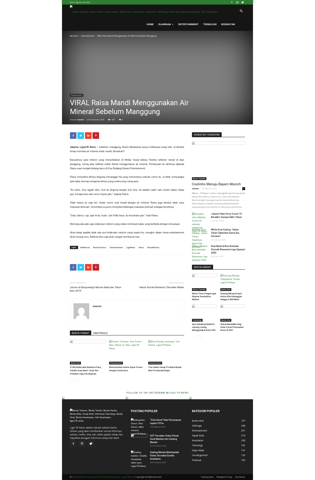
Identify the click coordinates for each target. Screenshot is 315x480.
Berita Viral (75, 363)
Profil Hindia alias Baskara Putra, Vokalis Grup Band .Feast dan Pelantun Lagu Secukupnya (85, 370)
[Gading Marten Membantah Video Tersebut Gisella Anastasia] (139, 459)
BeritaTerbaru (99, 247)
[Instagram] (237, 2)
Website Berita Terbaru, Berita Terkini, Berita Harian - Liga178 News (103, 477)
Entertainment (188, 24)
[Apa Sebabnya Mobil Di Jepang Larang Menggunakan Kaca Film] (204, 313)
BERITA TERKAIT (80, 333)
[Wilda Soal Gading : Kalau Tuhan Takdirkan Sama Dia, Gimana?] (200, 238)
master (80, 119)
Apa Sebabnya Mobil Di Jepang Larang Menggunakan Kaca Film (204, 327)
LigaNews (130, 247)
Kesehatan (228, 24)
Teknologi (210, 24)
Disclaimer (240, 477)
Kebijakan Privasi (224, 477)
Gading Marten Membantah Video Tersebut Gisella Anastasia (164, 455)
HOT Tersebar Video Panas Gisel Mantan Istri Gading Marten (164, 439)
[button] (241, 11)
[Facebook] (231, 2)
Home (150, 24)
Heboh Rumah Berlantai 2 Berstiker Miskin (161, 287)
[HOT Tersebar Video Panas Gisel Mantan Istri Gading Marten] (139, 440)
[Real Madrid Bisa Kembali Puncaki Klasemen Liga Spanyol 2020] (200, 253)
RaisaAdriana (153, 247)
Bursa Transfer (199, 178)
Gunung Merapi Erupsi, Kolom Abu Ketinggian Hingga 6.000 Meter (231, 296)
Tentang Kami (207, 477)
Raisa (141, 247)
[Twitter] (242, 2)
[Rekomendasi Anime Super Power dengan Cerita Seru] (127, 352)
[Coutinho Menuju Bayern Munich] (218, 160)
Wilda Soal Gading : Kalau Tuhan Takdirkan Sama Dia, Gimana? (225, 232)
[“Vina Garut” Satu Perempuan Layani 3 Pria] (139, 427)
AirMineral (85, 247)
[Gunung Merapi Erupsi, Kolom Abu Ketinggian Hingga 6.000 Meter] (232, 282)
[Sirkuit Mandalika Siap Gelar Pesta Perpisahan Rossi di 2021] (232, 313)
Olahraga (164, 24)
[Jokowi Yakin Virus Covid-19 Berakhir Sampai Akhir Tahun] (200, 222)
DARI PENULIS (100, 333)
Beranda (74, 35)
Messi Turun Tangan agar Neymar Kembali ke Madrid (204, 296)
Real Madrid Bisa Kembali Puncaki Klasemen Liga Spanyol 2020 (228, 249)
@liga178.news (177, 392)
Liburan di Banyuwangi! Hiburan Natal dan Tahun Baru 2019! (95, 289)
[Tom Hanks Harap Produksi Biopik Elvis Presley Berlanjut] (166, 352)
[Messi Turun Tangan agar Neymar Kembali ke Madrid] (204, 282)
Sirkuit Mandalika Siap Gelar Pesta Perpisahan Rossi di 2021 (231, 327)
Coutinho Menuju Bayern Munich (216, 184)
